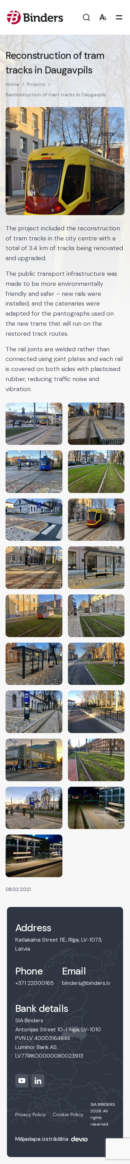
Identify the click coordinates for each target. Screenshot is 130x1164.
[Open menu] (119, 17)
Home (12, 84)
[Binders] (35, 17)
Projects (36, 84)
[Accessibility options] (103, 17)
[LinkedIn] (37, 1080)
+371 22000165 (34, 983)
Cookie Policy (68, 1114)
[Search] (86, 17)
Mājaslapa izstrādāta (41, 1139)
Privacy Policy (30, 1114)
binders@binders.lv (86, 983)
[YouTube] (21, 1080)
